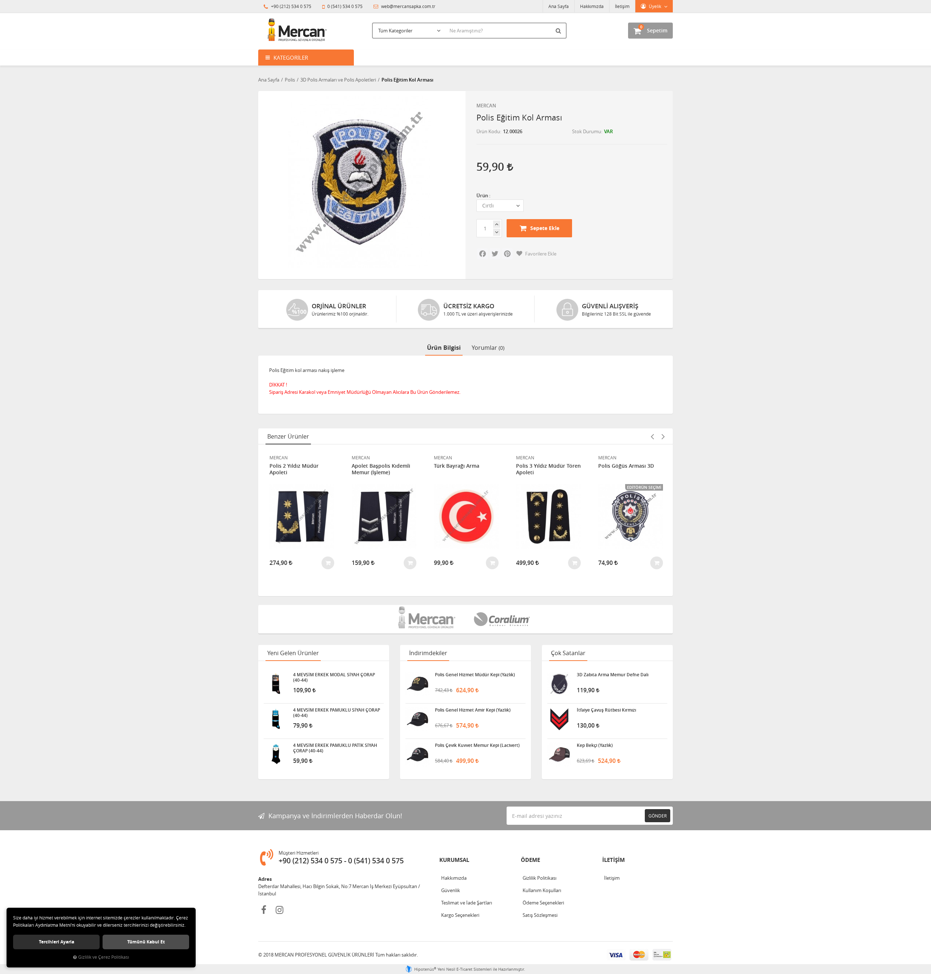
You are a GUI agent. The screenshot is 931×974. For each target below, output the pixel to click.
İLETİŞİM (613, 860)
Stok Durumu (586, 131)
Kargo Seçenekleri (460, 915)
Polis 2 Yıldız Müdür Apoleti (294, 469)
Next (663, 436)
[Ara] (559, 31)
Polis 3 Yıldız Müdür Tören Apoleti (548, 469)
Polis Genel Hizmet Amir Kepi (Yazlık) (473, 710)
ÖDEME (530, 860)
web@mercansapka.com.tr (407, 6)
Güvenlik (450, 890)
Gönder (657, 816)
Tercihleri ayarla (56, 942)
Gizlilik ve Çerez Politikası (103, 957)
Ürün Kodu (488, 131)
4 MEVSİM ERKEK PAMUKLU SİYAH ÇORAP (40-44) (336, 712)
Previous (652, 436)
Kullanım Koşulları (542, 890)
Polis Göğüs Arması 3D (626, 466)
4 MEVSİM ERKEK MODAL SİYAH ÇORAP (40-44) (334, 677)
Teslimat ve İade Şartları (466, 902)
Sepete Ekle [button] (544, 228)
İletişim (622, 6)
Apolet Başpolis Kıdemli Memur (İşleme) (381, 469)
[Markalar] (428, 619)
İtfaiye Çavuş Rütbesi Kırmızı (606, 710)
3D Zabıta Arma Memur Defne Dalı (612, 675)
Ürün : (483, 195)
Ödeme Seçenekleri (543, 902)
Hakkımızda (592, 6)
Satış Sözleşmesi (540, 915)
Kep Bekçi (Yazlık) (595, 745)
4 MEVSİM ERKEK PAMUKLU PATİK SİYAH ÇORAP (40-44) (335, 748)
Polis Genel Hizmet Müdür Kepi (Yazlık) (475, 675)
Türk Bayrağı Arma (456, 466)
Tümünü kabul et (146, 942)
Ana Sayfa (558, 6)
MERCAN (486, 105)
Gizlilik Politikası (539, 878)
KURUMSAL (454, 860)
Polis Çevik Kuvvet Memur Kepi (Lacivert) (477, 745)
